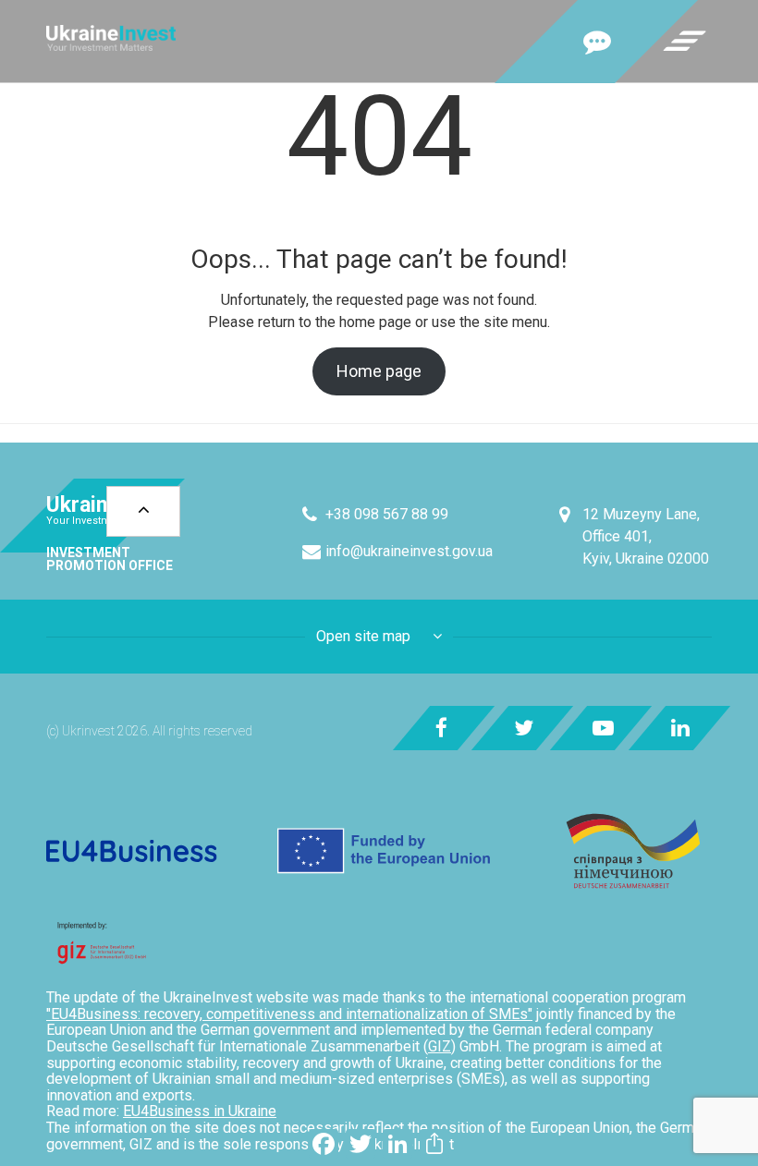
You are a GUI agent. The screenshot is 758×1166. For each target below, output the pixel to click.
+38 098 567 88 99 (386, 514)
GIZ (439, 1046)
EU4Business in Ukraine (199, 1111)
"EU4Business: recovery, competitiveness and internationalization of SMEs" (289, 1014)
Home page (379, 371)
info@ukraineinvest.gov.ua (409, 551)
